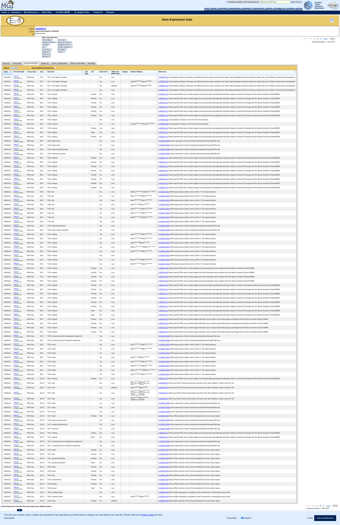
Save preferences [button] (325, 518)
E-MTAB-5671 (164, 383)
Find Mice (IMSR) (63, 12)
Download (15, 12)
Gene (6, 72)
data (15, 77)
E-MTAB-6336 (164, 120)
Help (7, 9)
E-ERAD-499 (163, 268)
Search (4, 12)
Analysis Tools (82, 12)
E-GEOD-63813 (164, 192)
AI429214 (40, 28)
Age (41, 72)
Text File (15, 68)
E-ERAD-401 (163, 94)
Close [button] (310, 518)
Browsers (110, 12)
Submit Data (46, 12)
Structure (50, 72)
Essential (232, 518)
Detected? (103, 72)
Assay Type (31, 72)
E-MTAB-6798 (164, 416)
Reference (163, 72)
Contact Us (97, 12)
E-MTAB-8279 (164, 492)
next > (326, 39)
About (3, 9)
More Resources (30, 12)
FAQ (11, 9)
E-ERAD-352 (163, 319)
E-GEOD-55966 (164, 141)
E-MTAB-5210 (164, 77)
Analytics (247, 518)
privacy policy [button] (148, 515)
